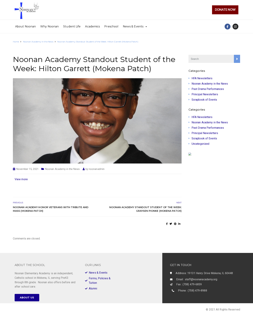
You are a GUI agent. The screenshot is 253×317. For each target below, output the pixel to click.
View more (21, 179)
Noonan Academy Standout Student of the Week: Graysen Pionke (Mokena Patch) (145, 209)
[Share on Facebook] (167, 223)
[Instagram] (235, 26)
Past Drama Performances (208, 89)
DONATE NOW (225, 9)
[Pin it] (175, 223)
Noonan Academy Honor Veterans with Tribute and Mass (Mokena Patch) (50, 209)
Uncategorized (200, 143)
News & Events (133, 26)
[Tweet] (171, 223)
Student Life (72, 26)
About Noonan (25, 26)
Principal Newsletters (205, 94)
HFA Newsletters (202, 78)
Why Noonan (49, 26)
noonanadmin (96, 169)
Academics (92, 26)
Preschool (111, 26)
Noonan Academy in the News (62, 169)
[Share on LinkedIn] (179, 223)
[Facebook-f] (227, 26)
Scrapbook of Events (204, 99)
